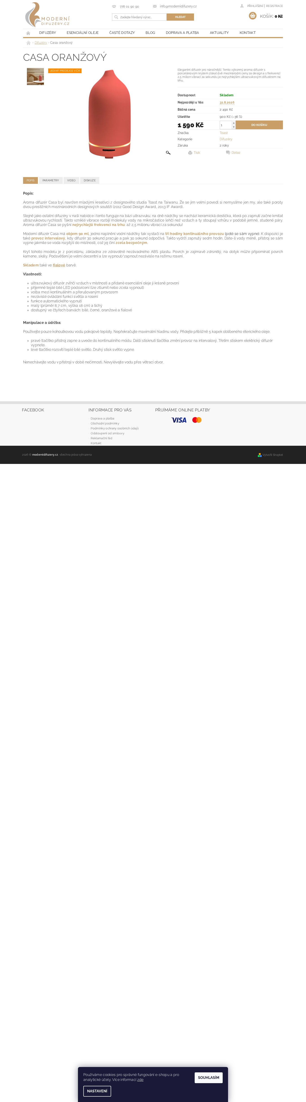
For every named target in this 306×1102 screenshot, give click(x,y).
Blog (150, 33)
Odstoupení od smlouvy (107, 433)
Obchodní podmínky (105, 423)
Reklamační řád (101, 438)
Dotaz (236, 152)
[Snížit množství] (234, 127)
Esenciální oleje (83, 33)
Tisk (197, 152)
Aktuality (219, 33)
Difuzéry (47, 33)
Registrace (274, 6)
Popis (30, 180)
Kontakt (248, 33)
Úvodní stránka (28, 33)
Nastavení (97, 1091)
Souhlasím (208, 1078)
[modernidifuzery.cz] (47, 14)
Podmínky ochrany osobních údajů (115, 428)
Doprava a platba (182, 33)
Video (71, 180)
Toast (224, 133)
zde (140, 1080)
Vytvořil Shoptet (273, 455)
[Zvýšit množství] (234, 123)
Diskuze (90, 180)
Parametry (51, 180)
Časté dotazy (122, 33)
